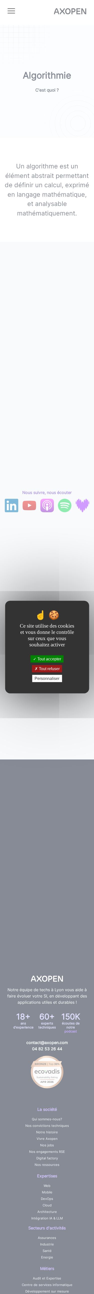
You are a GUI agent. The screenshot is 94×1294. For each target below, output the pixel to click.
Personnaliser (47, 678)
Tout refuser (49, 668)
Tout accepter (48, 659)
